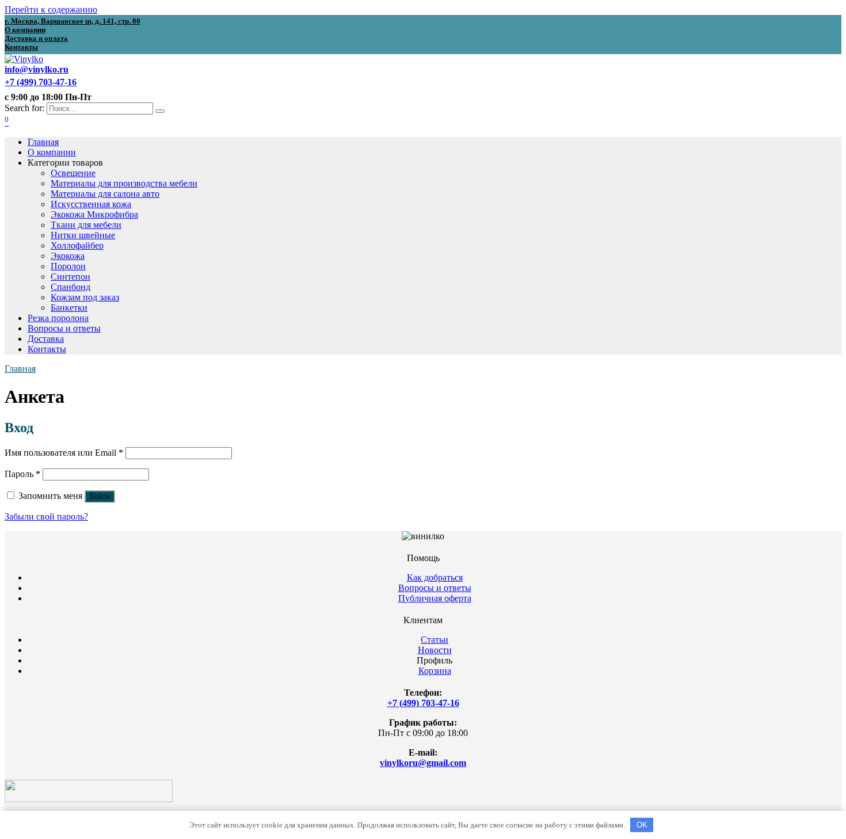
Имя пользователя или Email (64, 452)
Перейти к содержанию (51, 9)
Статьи (434, 639)
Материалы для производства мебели (124, 183)
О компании (52, 152)
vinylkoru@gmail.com (423, 763)
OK (642, 825)
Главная (43, 142)
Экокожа (68, 256)
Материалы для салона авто (105, 194)
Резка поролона (58, 318)
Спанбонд (70, 287)
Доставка (46, 339)
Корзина (434, 671)
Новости (435, 650)
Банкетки (69, 307)
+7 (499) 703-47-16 (423, 703)
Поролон (68, 266)
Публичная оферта (434, 598)
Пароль (22, 474)
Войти (99, 496)
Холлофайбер (77, 245)
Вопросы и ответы (64, 328)
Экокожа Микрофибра (94, 214)
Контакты (47, 349)
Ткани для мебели (86, 225)
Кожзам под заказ (85, 297)
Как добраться (435, 577)
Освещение (73, 173)
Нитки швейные (83, 235)
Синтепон (70, 276)
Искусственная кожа (91, 204)
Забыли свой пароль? (46, 516)
